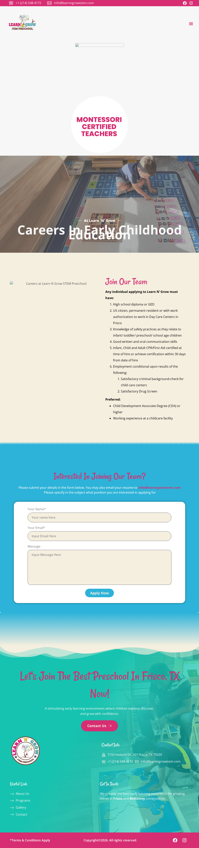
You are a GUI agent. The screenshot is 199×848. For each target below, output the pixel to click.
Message (34, 546)
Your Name (37, 509)
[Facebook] (185, 3)
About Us (22, 794)
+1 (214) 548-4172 (28, 3)
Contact (21, 814)
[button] (191, 24)
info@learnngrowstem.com (74, 3)
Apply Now (99, 593)
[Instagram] (191, 3)
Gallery (21, 807)
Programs (23, 800)
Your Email (36, 527)
